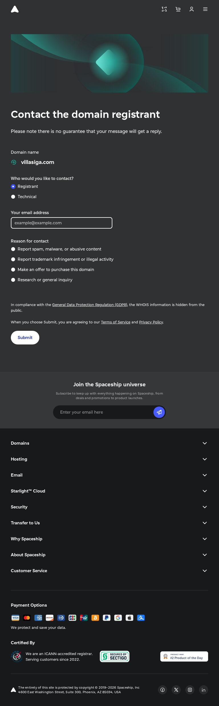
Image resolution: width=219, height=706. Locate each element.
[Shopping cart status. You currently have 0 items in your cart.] (178, 9)
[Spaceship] (15, 9)
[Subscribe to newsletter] (159, 412)
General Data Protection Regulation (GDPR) (89, 304)
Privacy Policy (151, 322)
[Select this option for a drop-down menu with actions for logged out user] (191, 9)
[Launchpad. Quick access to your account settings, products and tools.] (164, 9)
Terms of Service (115, 322)
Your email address (30, 212)
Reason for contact (29, 241)
